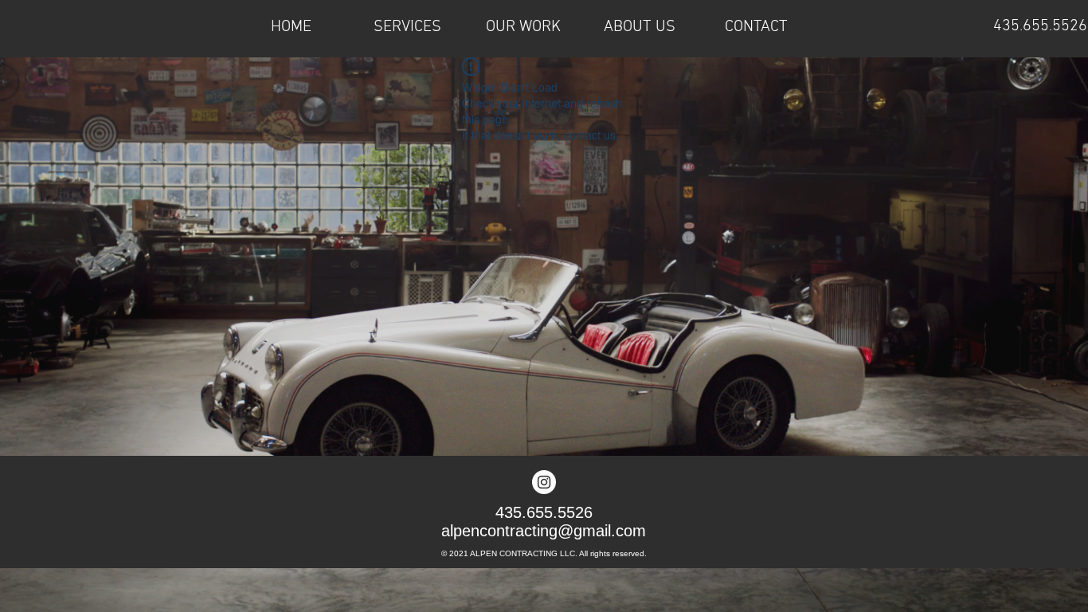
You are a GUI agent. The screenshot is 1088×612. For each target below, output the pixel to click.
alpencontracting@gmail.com (543, 530)
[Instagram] (544, 482)
